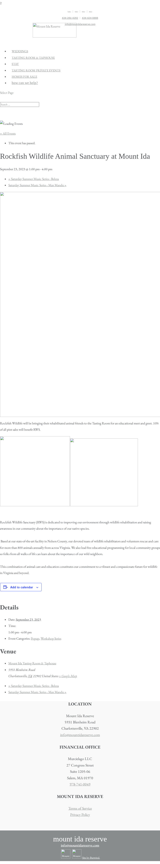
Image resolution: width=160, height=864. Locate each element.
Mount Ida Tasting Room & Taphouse (32, 663)
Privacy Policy (80, 814)
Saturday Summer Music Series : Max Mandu (37, 185)
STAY (15, 64)
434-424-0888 (90, 17)
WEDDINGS (20, 51)
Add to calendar (21, 587)
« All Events (8, 133)
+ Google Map (68, 676)
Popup (35, 638)
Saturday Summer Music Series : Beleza (33, 179)
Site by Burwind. (91, 857)
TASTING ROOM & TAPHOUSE (33, 58)
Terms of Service (80, 808)
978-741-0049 (80, 784)
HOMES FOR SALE (24, 77)
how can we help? (25, 83)
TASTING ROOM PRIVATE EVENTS (36, 70)
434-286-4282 (70, 17)
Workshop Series (51, 638)
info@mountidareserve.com (80, 24)
